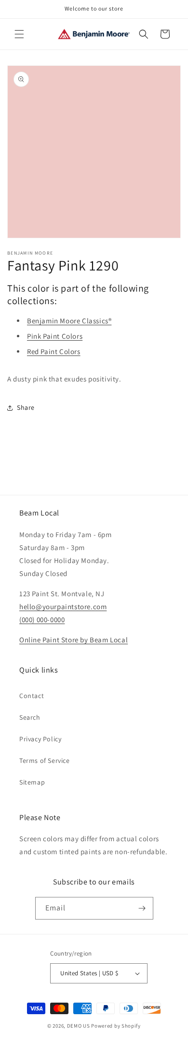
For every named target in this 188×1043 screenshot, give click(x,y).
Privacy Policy (40, 739)
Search (29, 717)
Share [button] (26, 407)
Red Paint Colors (54, 351)
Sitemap (32, 782)
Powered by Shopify (116, 1025)
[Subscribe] (142, 908)
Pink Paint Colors (54, 336)
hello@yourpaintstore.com (63, 606)
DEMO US (78, 1025)
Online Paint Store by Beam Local (73, 639)
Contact (31, 695)
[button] (19, 34)
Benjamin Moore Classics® (69, 320)
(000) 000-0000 (42, 619)
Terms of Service (44, 760)
